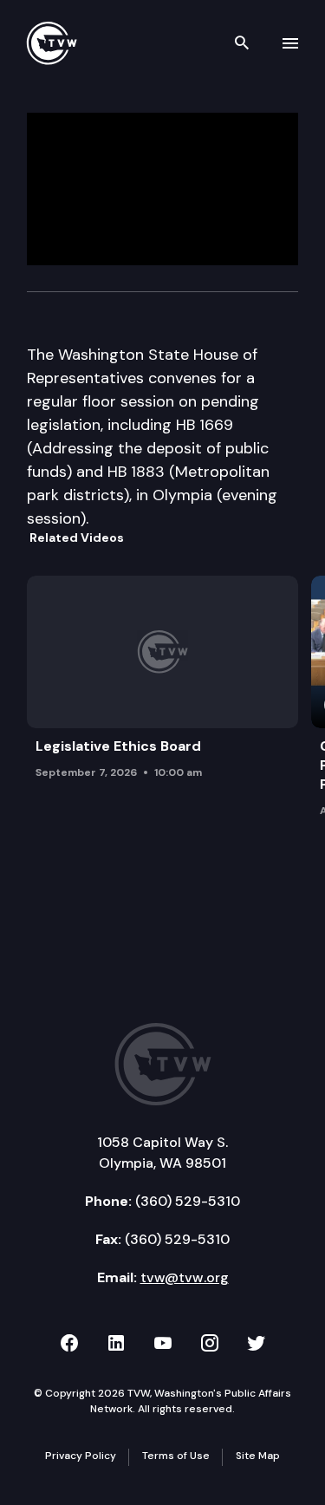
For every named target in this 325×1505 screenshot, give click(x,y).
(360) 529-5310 (187, 1201)
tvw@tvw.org (184, 1277)
